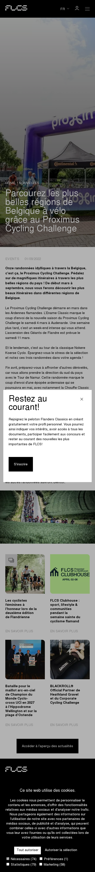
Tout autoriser (27, 850)
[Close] (82, 399)
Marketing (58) (54, 864)
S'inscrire (21, 464)
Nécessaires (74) (23, 859)
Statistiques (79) (23, 864)
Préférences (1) (55, 859)
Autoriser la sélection (61, 850)
